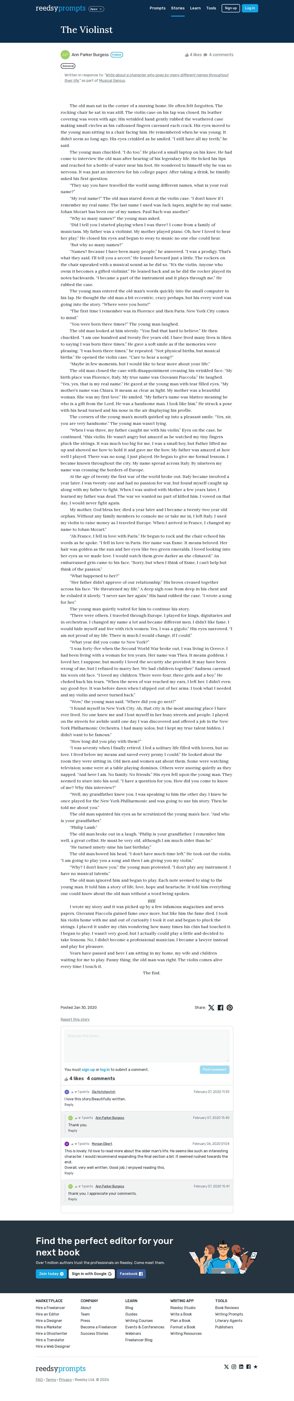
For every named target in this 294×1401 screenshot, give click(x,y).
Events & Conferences (144, 1327)
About (86, 1308)
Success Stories (94, 1333)
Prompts (158, 8)
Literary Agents (228, 1320)
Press (85, 1320)
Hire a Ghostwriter (51, 1333)
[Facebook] (248, 1367)
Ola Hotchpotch (103, 1092)
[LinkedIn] (241, 1367)
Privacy (65, 1380)
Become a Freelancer (99, 1327)
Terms (51, 1380)
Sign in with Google (89, 1274)
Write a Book (181, 1314)
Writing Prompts (229, 1314)
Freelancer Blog (139, 1340)
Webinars (133, 1333)
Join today (49, 1274)
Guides (131, 1314)
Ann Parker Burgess (110, 1118)
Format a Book (182, 1327)
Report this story (75, 1019)
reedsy (61, 8)
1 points (83, 1092)
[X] (226, 1367)
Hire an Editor (47, 1314)
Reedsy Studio (182, 1308)
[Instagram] (234, 1367)
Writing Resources (186, 1333)
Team (85, 1314)
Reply (69, 1105)
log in (105, 1069)
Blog (129, 1308)
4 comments (220, 54)
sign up (88, 1069)
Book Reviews (227, 1308)
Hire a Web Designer (53, 1346)
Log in (250, 8)
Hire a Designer (49, 1320)
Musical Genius (112, 80)
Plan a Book (180, 1320)
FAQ (39, 1380)
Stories (178, 8)
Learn (195, 8)
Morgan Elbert (102, 1144)
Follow (116, 54)
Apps (93, 9)
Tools (211, 8)
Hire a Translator (50, 1340)
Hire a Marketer (49, 1327)
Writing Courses (139, 1320)
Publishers (224, 1327)
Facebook (129, 1274)
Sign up (231, 8)
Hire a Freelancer (50, 1308)
